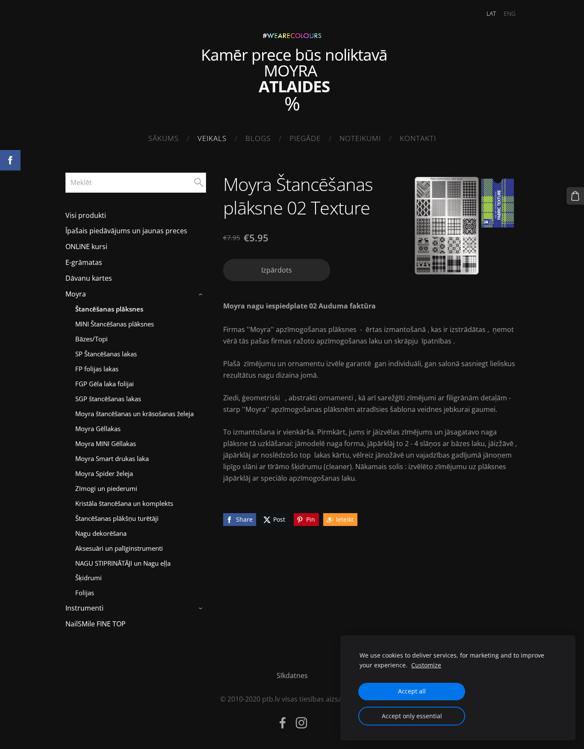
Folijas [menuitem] (84, 592)
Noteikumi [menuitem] (360, 138)
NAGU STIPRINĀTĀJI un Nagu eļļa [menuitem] (123, 563)
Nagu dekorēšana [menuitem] (101, 533)
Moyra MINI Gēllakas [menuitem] (105, 443)
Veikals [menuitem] (212, 138)
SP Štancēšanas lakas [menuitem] (106, 354)
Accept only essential (412, 716)
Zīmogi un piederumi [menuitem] (106, 488)
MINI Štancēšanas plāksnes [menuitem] (114, 324)
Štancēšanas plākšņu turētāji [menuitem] (117, 518)
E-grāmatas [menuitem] (83, 262)
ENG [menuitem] (510, 13)
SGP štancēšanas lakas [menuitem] (108, 398)
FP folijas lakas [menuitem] (96, 368)
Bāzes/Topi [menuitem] (91, 339)
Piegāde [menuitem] (305, 138)
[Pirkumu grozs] (575, 196)
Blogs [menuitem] (258, 138)
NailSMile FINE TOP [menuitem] (95, 624)
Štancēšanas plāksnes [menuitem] (109, 309)
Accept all (412, 691)
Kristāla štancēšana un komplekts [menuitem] (124, 503)
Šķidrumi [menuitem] (88, 577)
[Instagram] (301, 722)
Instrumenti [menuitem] (84, 608)
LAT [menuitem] (491, 13)
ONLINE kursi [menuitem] (86, 246)
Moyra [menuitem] (75, 294)
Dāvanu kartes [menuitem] (88, 278)
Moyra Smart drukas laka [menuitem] (112, 458)
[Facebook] (282, 722)
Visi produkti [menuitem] (85, 215)
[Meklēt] (199, 182)
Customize (426, 665)
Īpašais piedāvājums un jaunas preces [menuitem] (126, 230)
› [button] (201, 294)
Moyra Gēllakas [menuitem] (98, 428)
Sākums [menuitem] (163, 138)
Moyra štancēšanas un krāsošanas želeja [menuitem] (134, 413)
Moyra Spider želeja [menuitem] (104, 473)
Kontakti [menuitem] (418, 138)
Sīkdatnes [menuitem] (292, 675)
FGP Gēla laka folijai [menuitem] (104, 383)
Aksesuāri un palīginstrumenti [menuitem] (119, 548)
